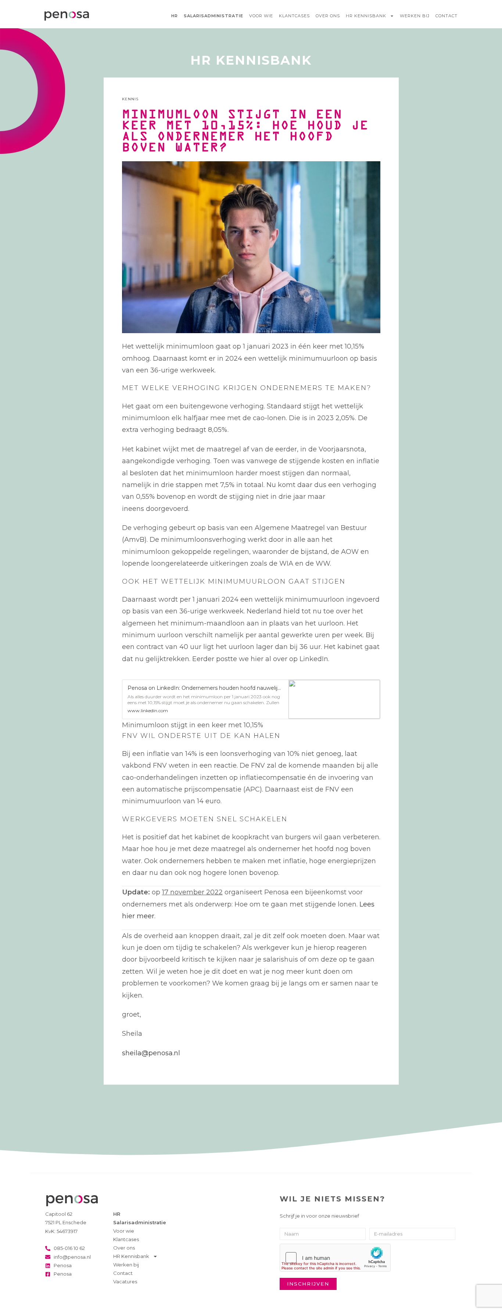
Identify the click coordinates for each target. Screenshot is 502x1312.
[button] (251, 695)
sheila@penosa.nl (151, 1053)
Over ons (328, 15)
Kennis (130, 99)
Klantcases (294, 15)
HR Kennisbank (366, 15)
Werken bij (415, 15)
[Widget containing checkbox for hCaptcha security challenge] (335, 1258)
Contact (446, 15)
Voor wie (261, 15)
